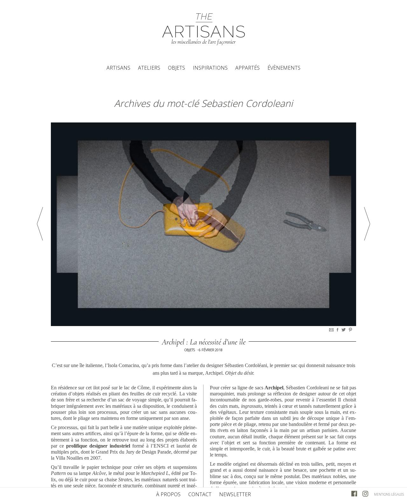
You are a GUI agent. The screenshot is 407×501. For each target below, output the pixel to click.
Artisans (118, 67)
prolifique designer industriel (98, 446)
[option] (203, 224)
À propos (168, 494)
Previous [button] (40, 224)
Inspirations (210, 67)
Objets (176, 67)
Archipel (274, 387)
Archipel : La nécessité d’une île (203, 342)
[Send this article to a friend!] (332, 330)
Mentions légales (389, 494)
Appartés (247, 67)
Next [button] (367, 224)
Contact (199, 494)
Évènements (283, 67)
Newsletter (235, 494)
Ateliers (149, 67)
